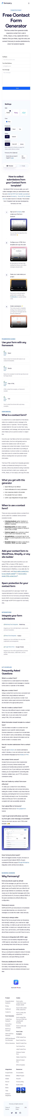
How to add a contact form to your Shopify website (21, 1003)
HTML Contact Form (21, 1037)
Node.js (22, 754)
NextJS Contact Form (21, 1043)
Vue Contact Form (20, 1046)
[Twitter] (12, 1113)
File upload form (21, 808)
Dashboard (8, 1009)
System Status (19, 1084)
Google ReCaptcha (24, 862)
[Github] (20, 1113)
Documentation (20, 1072)
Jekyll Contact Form (21, 1049)
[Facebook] (16, 1113)
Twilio (6, 1090)
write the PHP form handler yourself (17, 194)
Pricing (7, 1006)
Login (12, 158)
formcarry (19, 211)
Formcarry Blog (20, 1081)
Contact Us (8, 1012)
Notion (6, 1087)
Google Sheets (9, 1072)
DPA (26, 1107)
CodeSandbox (13, 297)
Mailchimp (7, 1075)
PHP (27, 754)
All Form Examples (20, 1064)
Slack (6, 1084)
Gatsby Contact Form (21, 1057)
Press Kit (18, 1078)
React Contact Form (21, 1040)
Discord (7, 1081)
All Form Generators (10, 1043)
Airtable (7, 1078)
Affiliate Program (20, 1075)
